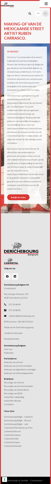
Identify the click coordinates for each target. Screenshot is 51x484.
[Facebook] (7, 276)
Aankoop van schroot (13, 362)
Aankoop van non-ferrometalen (18, 366)
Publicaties (9, 353)
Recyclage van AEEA (13, 393)
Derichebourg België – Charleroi (18, 416)
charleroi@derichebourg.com (22, 316)
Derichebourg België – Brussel (17, 420)
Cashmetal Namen (12, 435)
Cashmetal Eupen (12, 442)
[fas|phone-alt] (6, 304)
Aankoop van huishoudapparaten (18, 373)
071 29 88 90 (15, 310)
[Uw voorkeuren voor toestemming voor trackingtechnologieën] (4, 479)
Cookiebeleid (36, 480)
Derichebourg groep (25, 327)
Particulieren (10, 358)
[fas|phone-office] (6, 310)
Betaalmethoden (11, 338)
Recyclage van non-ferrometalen (18, 386)
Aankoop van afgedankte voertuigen (20, 369)
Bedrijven (8, 379)
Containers (9, 404)
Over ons (8, 349)
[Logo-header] (7, 4)
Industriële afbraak (12, 400)
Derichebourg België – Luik (16, 424)
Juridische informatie (13, 333)
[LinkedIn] (15, 276)
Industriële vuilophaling (14, 397)
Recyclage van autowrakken (16, 389)
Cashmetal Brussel (12, 431)
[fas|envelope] (6, 316)
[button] (46, 3)
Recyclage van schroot (14, 382)
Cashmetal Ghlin (11, 438)
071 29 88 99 (15, 304)
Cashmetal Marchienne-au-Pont (18, 427)
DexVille (24, 480)
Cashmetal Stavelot (13, 446)
